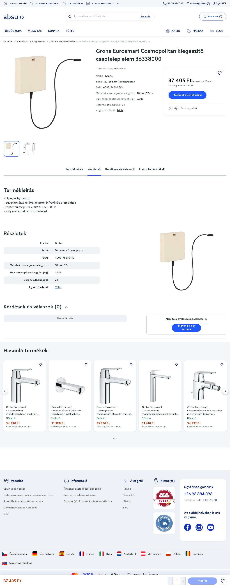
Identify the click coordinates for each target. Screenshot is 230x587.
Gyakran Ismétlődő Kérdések (20, 507)
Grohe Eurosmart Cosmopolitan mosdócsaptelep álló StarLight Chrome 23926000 (115, 410)
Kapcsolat (128, 495)
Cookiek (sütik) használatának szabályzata (88, 501)
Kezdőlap (8, 41)
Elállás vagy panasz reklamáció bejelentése (28, 495)
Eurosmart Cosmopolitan (119, 81)
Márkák (127, 501)
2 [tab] (116, 438)
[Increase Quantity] (183, 581)
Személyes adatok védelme (80, 495)
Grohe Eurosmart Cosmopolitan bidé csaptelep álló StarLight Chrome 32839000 (204, 410)
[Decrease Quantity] (170, 581)
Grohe (58, 243)
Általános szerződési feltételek (82, 488)
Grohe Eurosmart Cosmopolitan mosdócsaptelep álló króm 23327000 (21, 410)
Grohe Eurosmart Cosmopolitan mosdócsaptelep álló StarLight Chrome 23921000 (160, 410)
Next (225, 391)
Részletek (94, 169)
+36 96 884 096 (174, 3)
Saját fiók (221, 3)
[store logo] (14, 16)
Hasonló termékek (152, 169)
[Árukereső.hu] (164, 523)
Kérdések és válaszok (120, 169)
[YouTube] (210, 528)
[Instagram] (199, 528)
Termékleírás (74, 169)
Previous (5, 391)
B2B (6, 514)
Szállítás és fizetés (15, 488)
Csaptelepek (38, 41)
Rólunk (127, 488)
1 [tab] (113, 438)
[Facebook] (187, 528)
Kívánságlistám (198, 3)
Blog (125, 507)
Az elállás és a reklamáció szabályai (23, 501)
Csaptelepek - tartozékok (62, 41)
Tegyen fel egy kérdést (187, 327)
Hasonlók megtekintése (187, 95)
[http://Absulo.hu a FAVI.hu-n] (164, 498)
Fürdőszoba (23, 41)
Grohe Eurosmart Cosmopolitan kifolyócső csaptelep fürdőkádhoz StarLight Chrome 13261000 (68, 410)
